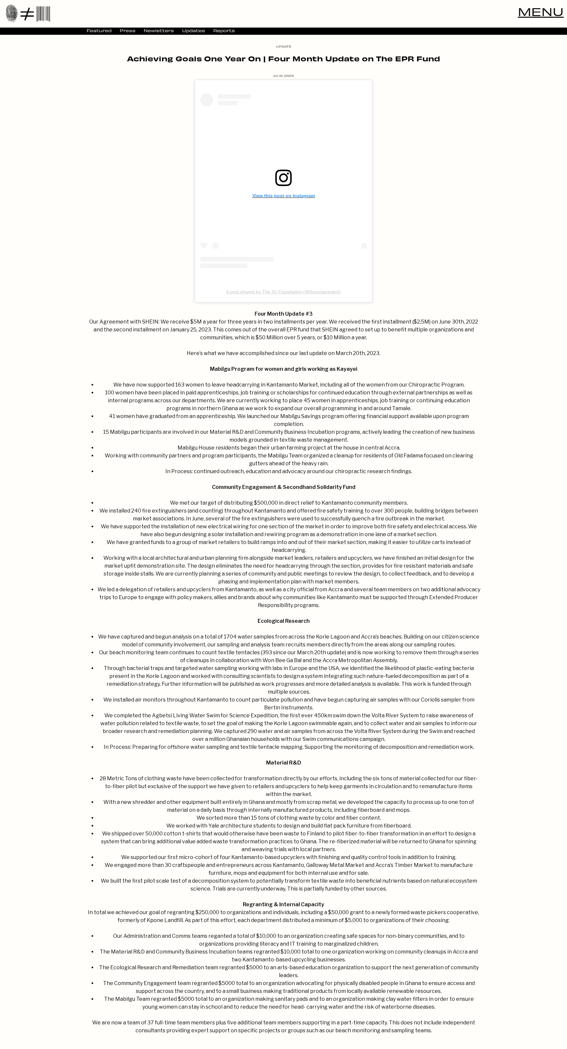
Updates (193, 30)
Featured (99, 30)
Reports (224, 30)
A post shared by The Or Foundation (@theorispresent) (283, 291)
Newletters (159, 30)
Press (128, 30)
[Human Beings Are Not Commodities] (28, 13)
